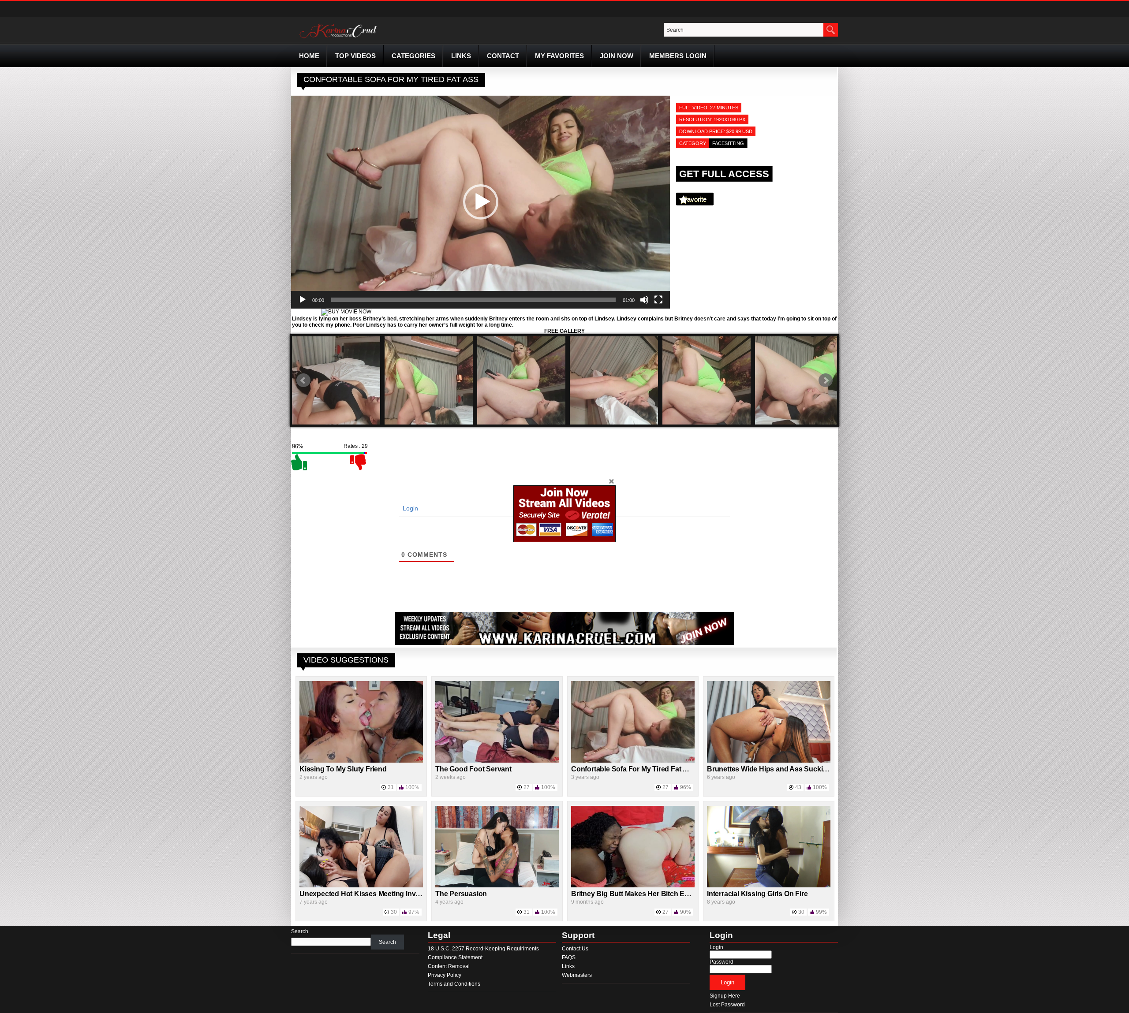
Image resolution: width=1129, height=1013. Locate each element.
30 (394, 912)
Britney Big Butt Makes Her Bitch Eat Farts (640, 894)
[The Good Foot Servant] (497, 761)
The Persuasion (461, 894)
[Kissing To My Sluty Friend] (361, 761)
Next (826, 380)
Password (721, 962)
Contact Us (575, 949)
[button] (480, 202)
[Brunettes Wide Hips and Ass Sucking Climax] (768, 761)
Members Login (678, 56)
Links (461, 56)
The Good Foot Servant (473, 769)
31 (391, 787)
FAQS (569, 957)
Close (611, 481)
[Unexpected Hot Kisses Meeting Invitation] (361, 886)
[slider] (473, 300)
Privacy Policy (444, 975)
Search (299, 931)
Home (309, 56)
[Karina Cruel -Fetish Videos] (339, 38)
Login (409, 508)
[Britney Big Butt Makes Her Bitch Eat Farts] (633, 886)
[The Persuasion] (497, 886)
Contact (503, 56)
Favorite (695, 199)
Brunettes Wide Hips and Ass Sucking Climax (781, 769)
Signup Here (725, 996)
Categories (413, 56)
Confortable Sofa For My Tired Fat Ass (633, 769)
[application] (480, 202)
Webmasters (577, 975)
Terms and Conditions (454, 984)
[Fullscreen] (658, 299)
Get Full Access (724, 173)
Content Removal (449, 966)
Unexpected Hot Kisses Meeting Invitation (367, 894)
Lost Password (727, 1005)
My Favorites (559, 56)
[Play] (302, 299)
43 (798, 787)
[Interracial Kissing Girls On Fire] (768, 886)
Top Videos (355, 56)
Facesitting (728, 143)
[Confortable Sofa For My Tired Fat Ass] (633, 761)
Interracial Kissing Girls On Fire (757, 894)
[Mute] (644, 299)
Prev (303, 380)
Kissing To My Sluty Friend (343, 769)
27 (526, 787)
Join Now (616, 56)
